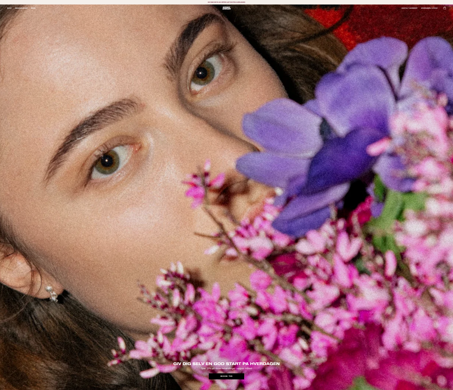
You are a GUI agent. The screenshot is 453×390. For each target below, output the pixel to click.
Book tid (226, 376)
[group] (226, 2)
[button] (21, 8)
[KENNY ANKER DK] (226, 8)
